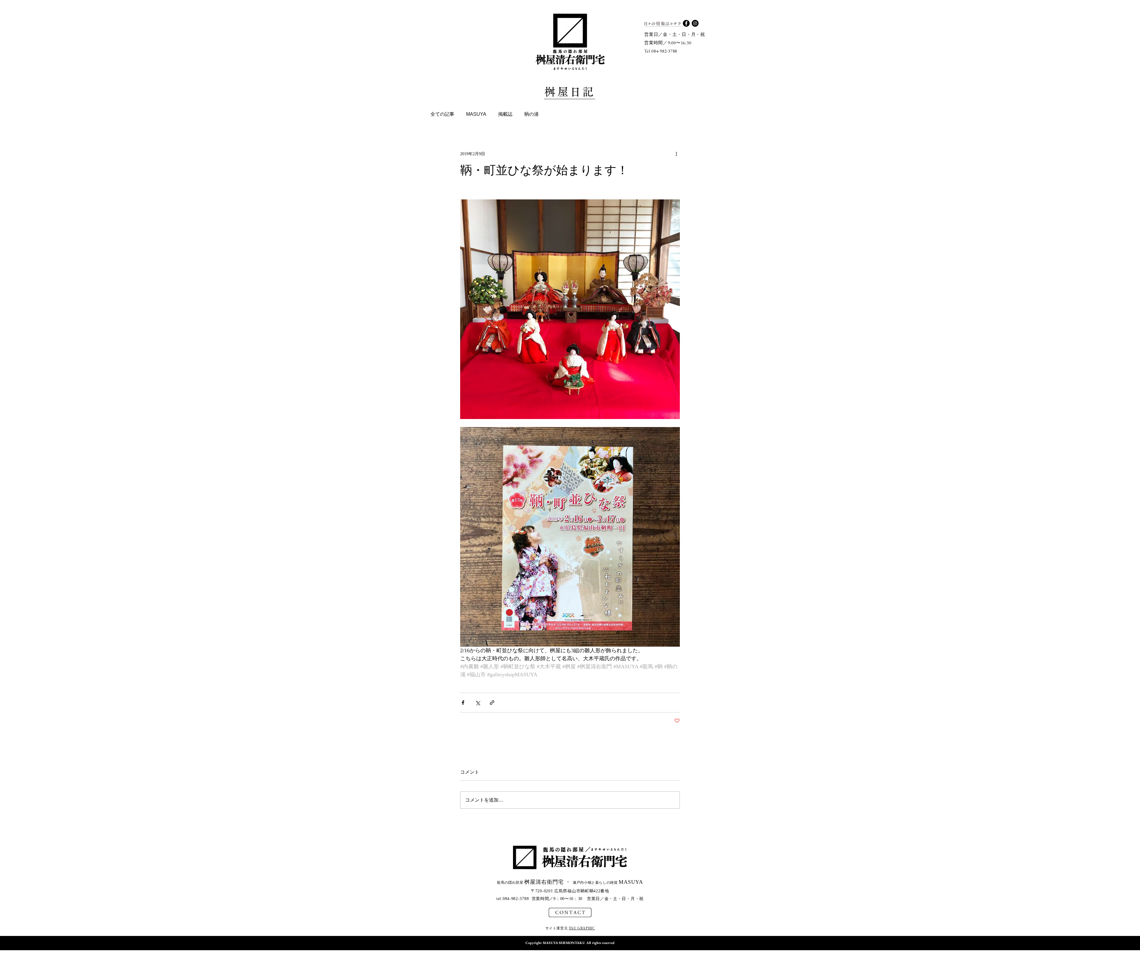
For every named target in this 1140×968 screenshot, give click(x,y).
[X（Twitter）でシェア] (477, 702)
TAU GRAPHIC (582, 928)
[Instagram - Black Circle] (695, 23)
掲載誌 (505, 114)
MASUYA (476, 114)
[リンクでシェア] (492, 702)
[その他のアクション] (676, 153)
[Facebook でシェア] (463, 702)
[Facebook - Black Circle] (686, 23)
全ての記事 (442, 114)
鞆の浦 (531, 114)
